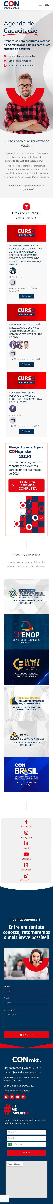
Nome (7, 986)
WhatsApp (26, 880)
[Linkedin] (11, 1096)
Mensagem (9, 1010)
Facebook (26, 826)
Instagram (26, 837)
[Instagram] (23, 1096)
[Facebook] (6, 1096)
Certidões (26, 869)
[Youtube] (17, 1096)
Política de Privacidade (16, 1090)
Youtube (26, 859)
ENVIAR (26, 1153)
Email (7, 998)
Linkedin (26, 848)
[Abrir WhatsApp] (47, 1198)
